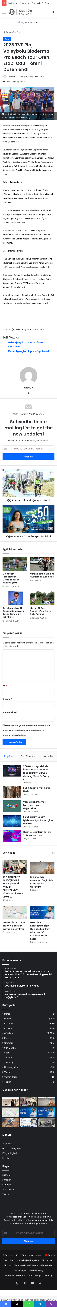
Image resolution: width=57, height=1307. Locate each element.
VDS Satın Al (33, 1265)
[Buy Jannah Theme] (28, 22)
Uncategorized (11, 1067)
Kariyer (8, 1038)
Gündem (8, 1033)
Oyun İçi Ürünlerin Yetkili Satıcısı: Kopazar (37, 833)
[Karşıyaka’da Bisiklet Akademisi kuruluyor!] (42, 564)
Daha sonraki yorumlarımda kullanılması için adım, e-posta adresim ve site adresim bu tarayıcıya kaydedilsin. (27, 730)
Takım (30, 1275)
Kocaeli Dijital (23, 1260)
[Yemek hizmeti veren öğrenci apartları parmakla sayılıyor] (15, 912)
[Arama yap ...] (53, 13)
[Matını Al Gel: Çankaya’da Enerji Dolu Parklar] (42, 598)
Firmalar (8, 1028)
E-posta (7, 699)
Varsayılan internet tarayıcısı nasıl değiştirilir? (34, 805)
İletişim (6, 1158)
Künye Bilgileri (9, 1153)
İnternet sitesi (10, 712)
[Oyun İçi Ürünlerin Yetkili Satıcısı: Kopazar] (12, 836)
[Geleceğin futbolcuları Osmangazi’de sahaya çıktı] (15, 564)
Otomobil (8, 1043)
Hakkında (20, 1275)
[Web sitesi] (28, 393)
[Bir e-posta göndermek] (14, 77)
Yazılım (7, 1082)
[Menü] (4, 13)
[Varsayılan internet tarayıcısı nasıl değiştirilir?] (12, 806)
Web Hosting (36, 1270)
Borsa (7, 1014)
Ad (5, 685)
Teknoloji (8, 1062)
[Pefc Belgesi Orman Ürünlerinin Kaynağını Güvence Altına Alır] (28, 1122)
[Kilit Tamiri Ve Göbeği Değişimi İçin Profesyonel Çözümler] (10, 1122)
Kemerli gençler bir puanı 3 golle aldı (29, 351)
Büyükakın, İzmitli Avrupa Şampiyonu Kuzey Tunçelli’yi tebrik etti (14, 612)
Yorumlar (48, 756)
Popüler (8, 756)
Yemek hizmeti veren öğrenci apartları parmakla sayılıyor (14, 926)
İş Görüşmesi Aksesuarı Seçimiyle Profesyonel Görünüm (41, 881)
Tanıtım (8, 1057)
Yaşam (7, 1072)
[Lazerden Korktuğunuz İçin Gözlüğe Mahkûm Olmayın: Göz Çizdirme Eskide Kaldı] (42, 912)
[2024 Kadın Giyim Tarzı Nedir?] (12, 792)
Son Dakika (10, 1048)
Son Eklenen (28, 756)
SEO (44, 1260)
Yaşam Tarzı (10, 1077)
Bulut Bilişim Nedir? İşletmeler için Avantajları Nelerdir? (38, 820)
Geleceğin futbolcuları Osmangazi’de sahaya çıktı (11, 578)
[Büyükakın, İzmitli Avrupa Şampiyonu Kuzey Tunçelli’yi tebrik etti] (15, 598)
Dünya (7, 1018)
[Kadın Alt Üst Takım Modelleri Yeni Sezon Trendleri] (10, 1101)
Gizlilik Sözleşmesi (11, 1148)
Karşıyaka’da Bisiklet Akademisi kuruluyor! (42, 575)
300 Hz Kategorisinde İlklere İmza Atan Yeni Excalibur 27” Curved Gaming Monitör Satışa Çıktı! (36, 773)
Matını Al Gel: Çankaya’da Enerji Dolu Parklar (40, 611)
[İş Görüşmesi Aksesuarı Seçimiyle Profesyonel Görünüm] (42, 867)
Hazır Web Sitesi (17, 1265)
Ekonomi (8, 1023)
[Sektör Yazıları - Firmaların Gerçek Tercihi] (20, 12)
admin (10, 77)
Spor (19, 32)
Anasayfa (10, 32)
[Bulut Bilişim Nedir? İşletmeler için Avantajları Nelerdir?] (12, 821)
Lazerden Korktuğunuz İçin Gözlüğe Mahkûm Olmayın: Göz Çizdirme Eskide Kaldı (40, 930)
